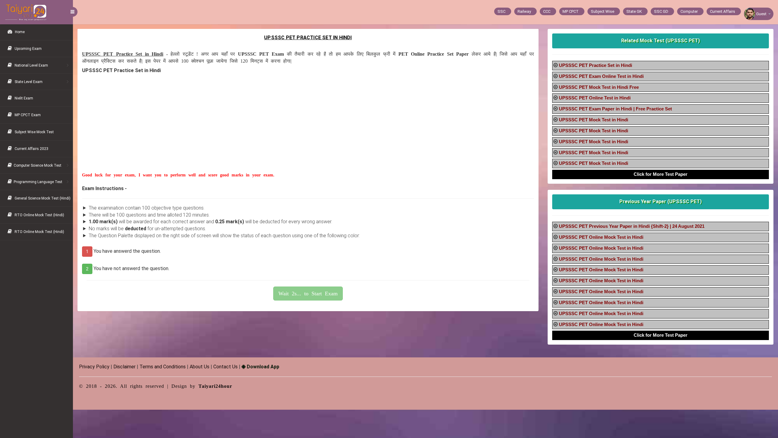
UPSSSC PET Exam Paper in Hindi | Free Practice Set (615, 108)
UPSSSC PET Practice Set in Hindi (595, 65)
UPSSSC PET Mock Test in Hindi (593, 119)
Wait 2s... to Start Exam (308, 293)
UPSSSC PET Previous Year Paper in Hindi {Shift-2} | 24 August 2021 (631, 226)
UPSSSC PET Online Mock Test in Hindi (601, 237)
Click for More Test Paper (660, 174)
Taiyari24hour (215, 386)
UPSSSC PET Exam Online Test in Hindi (601, 76)
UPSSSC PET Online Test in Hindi (595, 97)
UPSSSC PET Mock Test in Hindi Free (599, 87)
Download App (262, 367)
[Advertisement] (264, 129)
